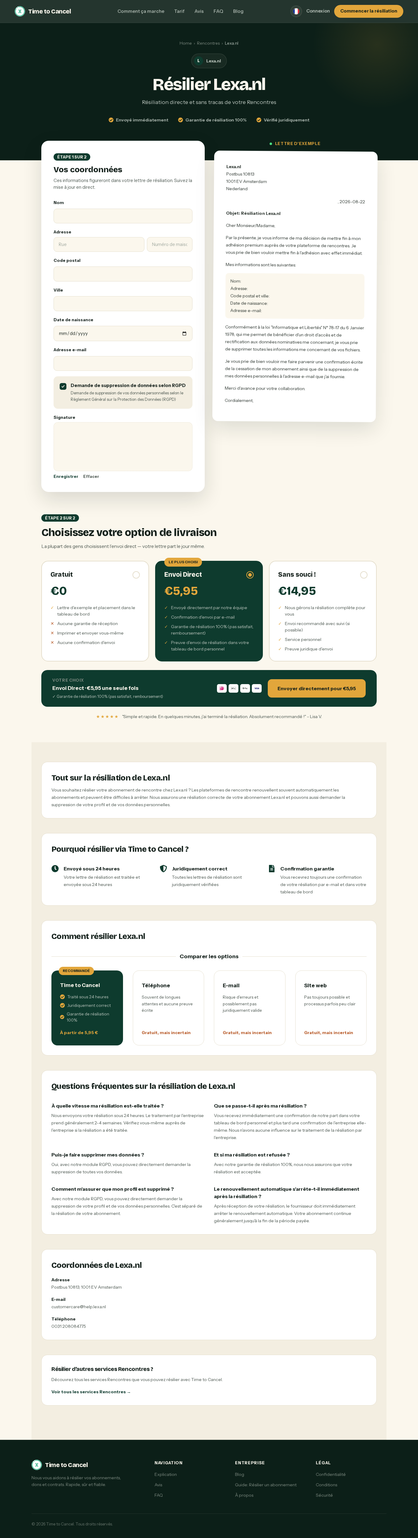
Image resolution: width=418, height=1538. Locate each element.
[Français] (296, 11)
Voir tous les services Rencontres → (91, 1392)
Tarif (179, 11)
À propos (244, 1495)
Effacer (91, 476)
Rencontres (208, 43)
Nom (59, 202)
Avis (199, 11)
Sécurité (324, 1495)
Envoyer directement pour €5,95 (317, 688)
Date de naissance (73, 319)
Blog (238, 11)
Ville (58, 290)
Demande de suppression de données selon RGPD (128, 385)
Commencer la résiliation (368, 11)
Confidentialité (331, 1474)
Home (186, 43)
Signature (64, 417)
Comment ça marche (141, 11)
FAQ (218, 11)
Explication (166, 1474)
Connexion (318, 11)
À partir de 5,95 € (79, 1032)
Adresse (62, 231)
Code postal (67, 260)
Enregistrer (66, 476)
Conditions (326, 1485)
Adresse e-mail (70, 349)
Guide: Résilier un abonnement (266, 1485)
